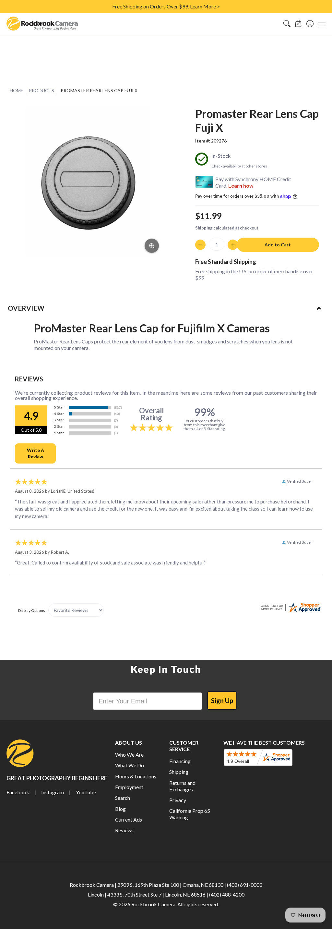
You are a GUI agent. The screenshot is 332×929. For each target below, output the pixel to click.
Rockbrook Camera (153, 904)
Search (122, 798)
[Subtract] (200, 245)
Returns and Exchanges (182, 786)
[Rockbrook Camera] (42, 23)
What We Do (129, 765)
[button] (298, 23)
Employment (129, 787)
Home (16, 90)
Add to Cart (278, 244)
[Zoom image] (152, 246)
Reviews (124, 830)
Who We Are (129, 754)
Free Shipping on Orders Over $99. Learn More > (166, 6)
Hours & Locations (135, 776)
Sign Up (222, 700)
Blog (120, 809)
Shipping (204, 227)
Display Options (31, 610)
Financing (180, 761)
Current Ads (128, 819)
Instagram (52, 792)
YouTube (86, 792)
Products (41, 90)
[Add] (233, 245)
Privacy (177, 800)
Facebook (17, 792)
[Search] (286, 23)
